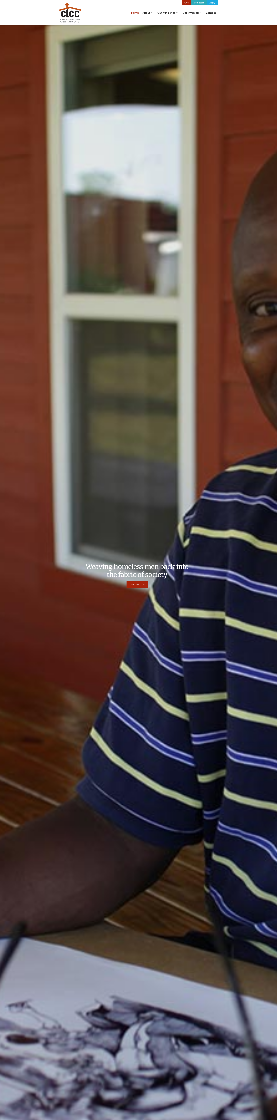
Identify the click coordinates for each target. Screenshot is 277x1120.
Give (186, 2)
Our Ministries (166, 12)
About (146, 12)
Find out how (137, 585)
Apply (212, 2)
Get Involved (191, 12)
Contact (211, 12)
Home (135, 12)
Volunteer (199, 2)
